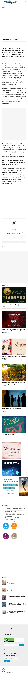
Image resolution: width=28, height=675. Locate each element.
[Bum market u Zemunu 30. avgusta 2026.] (4, 597)
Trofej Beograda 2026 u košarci (16, 590)
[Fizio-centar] (15, 486)
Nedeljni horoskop (10, 519)
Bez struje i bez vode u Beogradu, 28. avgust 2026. (18, 582)
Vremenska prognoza (10, 511)
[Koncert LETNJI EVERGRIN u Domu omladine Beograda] (14, 347)
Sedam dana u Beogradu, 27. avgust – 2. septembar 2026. (18, 611)
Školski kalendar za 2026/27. (12, 517)
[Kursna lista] (11, 450)
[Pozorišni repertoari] (14, 526)
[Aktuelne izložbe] (14, 536)
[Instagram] (14, 237)
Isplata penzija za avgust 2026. (13, 513)
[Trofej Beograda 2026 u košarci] (4, 590)
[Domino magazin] (19, 639)
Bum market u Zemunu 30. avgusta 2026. (17, 597)
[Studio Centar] (9, 639)
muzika (17, 241)
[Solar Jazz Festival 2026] (14, 424)
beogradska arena (5, 241)
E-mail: (16, 655)
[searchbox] (11, 645)
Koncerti (3, 7)
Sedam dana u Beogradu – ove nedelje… (15, 508)
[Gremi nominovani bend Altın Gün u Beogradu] (14, 398)
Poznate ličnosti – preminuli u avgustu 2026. (16, 521)
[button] (2, 2)
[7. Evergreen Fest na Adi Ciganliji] (14, 295)
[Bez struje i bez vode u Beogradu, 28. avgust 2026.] (4, 582)
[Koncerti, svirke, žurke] (6, 536)
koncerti (12, 241)
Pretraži (21, 645)
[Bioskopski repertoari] (6, 526)
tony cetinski (23, 241)
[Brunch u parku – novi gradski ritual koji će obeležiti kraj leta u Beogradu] (14, 372)
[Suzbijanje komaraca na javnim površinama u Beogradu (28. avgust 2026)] (4, 604)
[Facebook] (13, 237)
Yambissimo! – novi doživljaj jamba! (14, 510)
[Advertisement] (14, 23)
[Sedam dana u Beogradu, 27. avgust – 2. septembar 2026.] (4, 612)
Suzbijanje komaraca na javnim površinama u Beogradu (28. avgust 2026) (17, 604)
